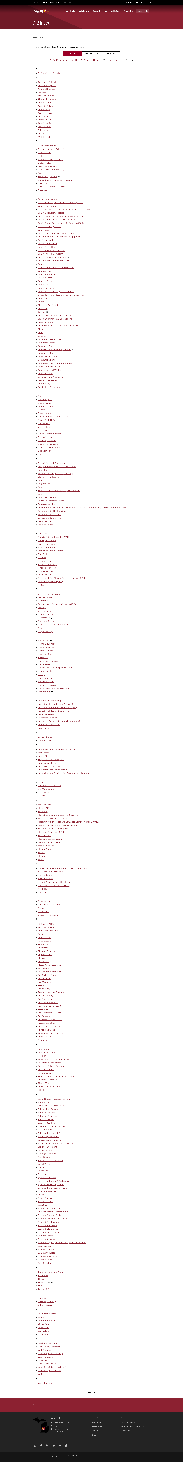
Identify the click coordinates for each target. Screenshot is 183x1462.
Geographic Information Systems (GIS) (57, 604)
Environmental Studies (49, 518)
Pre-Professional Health (49, 1013)
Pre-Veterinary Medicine (50, 1019)
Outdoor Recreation (48, 915)
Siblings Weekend (47, 1153)
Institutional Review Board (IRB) (54, 711)
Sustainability (44, 1263)
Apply (143, 2)
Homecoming (45, 678)
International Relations (49, 724)
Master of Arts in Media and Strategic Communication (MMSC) (69, 822)
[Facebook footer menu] (41, 1446)
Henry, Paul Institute (48, 661)
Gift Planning (44, 611)
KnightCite (43, 756)
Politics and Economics (49, 971)
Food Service (44, 574)
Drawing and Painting (49, 447)
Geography (43, 601)
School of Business (47, 1112)
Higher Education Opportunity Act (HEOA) (59, 668)
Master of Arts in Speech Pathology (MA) (58, 825)
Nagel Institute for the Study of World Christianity (62, 868)
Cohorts (42, 336)
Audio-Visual (44, 137)
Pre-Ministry (44, 989)
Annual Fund (44, 102)
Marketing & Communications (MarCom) (58, 815)
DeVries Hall (44, 423)
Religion (42, 1056)
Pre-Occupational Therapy (51, 992)
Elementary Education (49, 477)
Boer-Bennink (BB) (47, 166)
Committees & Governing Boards (54, 349)
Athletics (115, 11)
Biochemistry (44, 152)
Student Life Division (48, 1229)
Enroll (41, 494)
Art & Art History (46, 113)
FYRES (41, 585)
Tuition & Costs (45, 1289)
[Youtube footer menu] (60, 1446)
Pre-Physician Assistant (49, 1006)
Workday (42, 1360)
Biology (41, 156)
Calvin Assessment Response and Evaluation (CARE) (64, 209)
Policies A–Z (44, 968)
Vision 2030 (43, 1327)
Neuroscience (45, 875)
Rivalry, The (43, 1083)
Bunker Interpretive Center (51, 187)
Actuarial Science (46, 89)
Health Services (45, 650)
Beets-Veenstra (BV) (48, 146)
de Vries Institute (46, 406)
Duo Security (44, 451)
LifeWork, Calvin (46, 789)
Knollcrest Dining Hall (49, 766)
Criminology (44, 384)
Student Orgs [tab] (110, 54)
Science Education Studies (51, 1126)
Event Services (45, 521)
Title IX (41, 1285)
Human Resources (47, 685)
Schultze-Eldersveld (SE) (50, 1133)
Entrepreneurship (46, 504)
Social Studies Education (50, 1160)
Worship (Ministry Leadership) (53, 1367)
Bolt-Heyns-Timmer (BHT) (51, 169)
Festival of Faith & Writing (50, 551)
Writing (41, 1374)
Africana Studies (46, 96)
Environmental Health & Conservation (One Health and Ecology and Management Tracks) (83, 507)
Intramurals (43, 728)
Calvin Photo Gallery (48, 243)
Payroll (41, 934)
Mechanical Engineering (50, 842)
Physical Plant (45, 954)
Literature (42, 796)
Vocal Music (44, 1334)
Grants (41, 628)
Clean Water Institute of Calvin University (58, 325)
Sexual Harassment (47, 1147)
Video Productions (47, 1320)
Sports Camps (45, 1198)
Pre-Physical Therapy (48, 1002)
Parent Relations (46, 924)
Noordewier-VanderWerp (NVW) (54, 885)
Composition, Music (47, 356)
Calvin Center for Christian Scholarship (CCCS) (60, 216)
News (45, 2)
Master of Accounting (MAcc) (52, 818)
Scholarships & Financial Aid (52, 1106)
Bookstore (43, 173)
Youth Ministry (45, 1383)
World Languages (47, 1364)
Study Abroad (45, 1246)
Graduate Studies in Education (53, 624)
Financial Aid (44, 561)
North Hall (43, 889)
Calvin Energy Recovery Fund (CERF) (56, 233)
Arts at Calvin (44, 120)
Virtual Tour (44, 1324)
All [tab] (71, 54)
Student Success (46, 1239)
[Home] (42, 8)
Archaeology (44, 109)
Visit (137, 2)
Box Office (43, 176)
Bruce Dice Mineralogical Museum (55, 180)
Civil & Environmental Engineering (55, 319)
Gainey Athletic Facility (49, 594)
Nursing (42, 892)
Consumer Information (128, 1422)
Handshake (43, 640)
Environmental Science (49, 514)
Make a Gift (43, 808)
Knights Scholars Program (51, 759)
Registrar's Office (46, 1052)
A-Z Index (95, 1431)
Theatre (42, 1279)
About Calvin (67, 2)
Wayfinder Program (47, 1343)
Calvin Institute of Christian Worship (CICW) (59, 237)
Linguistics (43, 792)
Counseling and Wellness (50, 370)
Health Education (46, 644)
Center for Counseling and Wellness (56, 291)
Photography (44, 948)
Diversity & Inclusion (48, 444)
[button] (142, 11)
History (41, 674)
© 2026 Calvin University (40, 1456)
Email (41, 480)
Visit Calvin (43, 1331)
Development (45, 413)
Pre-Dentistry (44, 978)
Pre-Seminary (44, 1016)
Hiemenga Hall (45, 671)
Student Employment (49, 1222)
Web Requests (45, 1350)
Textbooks (43, 1275)
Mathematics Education (50, 839)
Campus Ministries (47, 274)
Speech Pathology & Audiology (53, 1181)
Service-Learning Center (50, 1140)
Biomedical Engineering (50, 159)
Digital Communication (49, 434)
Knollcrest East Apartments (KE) (54, 770)
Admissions (84, 11)
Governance (44, 618)
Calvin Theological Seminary (52, 257)
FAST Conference (46, 547)
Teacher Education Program (52, 1272)
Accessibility (61, 1456)
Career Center (45, 284)
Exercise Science (46, 525)
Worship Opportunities (49, 1370)
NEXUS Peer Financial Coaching (54, 882)
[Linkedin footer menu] (47, 1446)
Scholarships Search (48, 1109)
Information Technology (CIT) (52, 700)
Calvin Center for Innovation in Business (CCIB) (61, 223)
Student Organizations (49, 1232)
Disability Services (47, 440)
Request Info (128, 2)
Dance (41, 396)
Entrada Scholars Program (51, 501)
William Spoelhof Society (50, 1353)
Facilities (42, 533)
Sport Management (47, 1191)
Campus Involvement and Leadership (56, 267)
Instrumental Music (47, 714)
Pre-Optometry (45, 995)
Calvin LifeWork (45, 240)
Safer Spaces (44, 1102)
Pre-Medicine (44, 982)
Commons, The (45, 346)
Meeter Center (45, 849)
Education (43, 470)
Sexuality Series (45, 1150)
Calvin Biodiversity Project (51, 213)
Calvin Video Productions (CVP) (53, 260)
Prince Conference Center (51, 1026)
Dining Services (45, 437)
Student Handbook (47, 1225)
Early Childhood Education (51, 463)
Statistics (42, 1205)
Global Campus (45, 614)
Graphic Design (45, 631)
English (41, 487)
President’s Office (46, 1023)
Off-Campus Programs (49, 904)
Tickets (53, 176)
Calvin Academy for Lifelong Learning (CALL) (60, 202)
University (43, 1298)
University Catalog (47, 1301)
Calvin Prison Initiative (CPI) (51, 250)
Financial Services (47, 568)
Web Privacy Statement (49, 1346)
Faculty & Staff (96, 1422)
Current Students (97, 1418)
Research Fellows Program (51, 1066)
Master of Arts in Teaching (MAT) (54, 828)
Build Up (42, 183)
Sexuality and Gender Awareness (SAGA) (58, 1143)
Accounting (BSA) (47, 85)
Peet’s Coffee (44, 937)
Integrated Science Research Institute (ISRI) (59, 721)
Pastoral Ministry (46, 927)
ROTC (41, 1090)
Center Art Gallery (47, 288)
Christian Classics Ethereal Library (54, 315)
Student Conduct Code (49, 1215)
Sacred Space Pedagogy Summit (54, 1099)
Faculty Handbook (47, 540)
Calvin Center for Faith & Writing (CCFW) (58, 219)
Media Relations (46, 846)
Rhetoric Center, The (48, 1080)
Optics (41, 908)
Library (41, 782)
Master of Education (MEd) (51, 832)
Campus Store (45, 281)
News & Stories (45, 878)
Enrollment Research (48, 497)
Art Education (45, 116)
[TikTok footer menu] (66, 1446)
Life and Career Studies (49, 785)
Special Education (47, 1177)
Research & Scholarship (49, 1062)
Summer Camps (46, 1249)
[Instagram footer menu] (34, 1446)
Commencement (46, 343)
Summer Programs (47, 1256)
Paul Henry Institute (48, 930)
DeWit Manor (44, 427)
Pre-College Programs (49, 975)
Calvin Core (43, 230)
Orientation (43, 911)
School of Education (48, 1116)
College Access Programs (50, 339)
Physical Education (47, 951)
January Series (45, 737)
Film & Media (44, 554)
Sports (41, 1194)
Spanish (42, 1174)
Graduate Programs (47, 621)
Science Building (46, 1123)
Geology (42, 607)
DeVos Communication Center (53, 416)
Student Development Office (52, 1218)
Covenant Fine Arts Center (51, 377)
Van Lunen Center (47, 1314)
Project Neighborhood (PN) (51, 1033)
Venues (41, 1317)
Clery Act (42, 329)
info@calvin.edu (59, 1426)
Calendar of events (47, 199)
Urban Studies (45, 1305)
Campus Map (44, 271)
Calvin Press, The (46, 247)
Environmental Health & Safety (53, 511)
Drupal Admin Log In (75, 1456)
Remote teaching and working (53, 1059)
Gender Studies (45, 597)
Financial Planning (47, 564)
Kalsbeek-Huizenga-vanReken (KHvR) (57, 749)
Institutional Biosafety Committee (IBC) (57, 707)
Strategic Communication (51, 1208)
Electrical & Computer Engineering (55, 473)
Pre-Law (42, 985)
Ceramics (42, 298)
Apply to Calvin (45, 106)
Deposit (42, 410)
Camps (41, 264)
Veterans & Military (98, 1426)
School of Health (46, 1119)
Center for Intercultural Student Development (61, 295)
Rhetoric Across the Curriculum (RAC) (56, 1076)
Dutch (41, 454)
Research (96, 11)
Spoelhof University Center (51, 1184)
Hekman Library (46, 654)
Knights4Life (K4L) (47, 763)
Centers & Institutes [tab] (91, 54)
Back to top (91, 1392)
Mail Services (44, 805)
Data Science (44, 403)
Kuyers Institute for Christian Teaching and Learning (64, 773)
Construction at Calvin (49, 366)
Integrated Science (47, 718)
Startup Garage (45, 1201)
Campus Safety (45, 278)
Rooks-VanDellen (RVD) (49, 1086)
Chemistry (43, 308)
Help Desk (43, 657)
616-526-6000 (58, 1422)
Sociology (43, 1167)
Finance (42, 557)
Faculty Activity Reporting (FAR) (53, 537)
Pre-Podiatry (44, 1009)
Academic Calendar (48, 82)
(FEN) (50, 581)
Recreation (43, 1049)
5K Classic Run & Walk (49, 73)
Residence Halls (46, 1069)
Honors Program (46, 681)
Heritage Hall (44, 664)
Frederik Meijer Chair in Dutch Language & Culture (63, 578)
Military (41, 852)
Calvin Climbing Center (49, 226)
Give (149, 2)
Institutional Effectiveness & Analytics (56, 704)
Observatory (44, 901)
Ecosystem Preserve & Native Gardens (57, 466)
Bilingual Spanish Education (52, 149)
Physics (41, 958)
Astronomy (43, 130)
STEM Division (45, 1130)
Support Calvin (45, 1259)
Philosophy (43, 944)
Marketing (43, 811)
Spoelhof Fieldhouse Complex (53, 1188)
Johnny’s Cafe (45, 740)
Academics (71, 11)
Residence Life (45, 1073)
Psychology (43, 1040)
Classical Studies (46, 322)
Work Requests (45, 1357)
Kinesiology (43, 752)
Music (41, 859)
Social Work (44, 1164)
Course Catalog (45, 373)
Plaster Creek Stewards (49, 965)
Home (35, 37)
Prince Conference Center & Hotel (132, 1426)
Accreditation (125, 1418)
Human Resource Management (53, 688)
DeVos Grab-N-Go (46, 420)
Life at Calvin (127, 11)
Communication (46, 353)
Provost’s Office (45, 1036)
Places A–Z (43, 961)
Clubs (40, 332)
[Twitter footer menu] (53, 1446)
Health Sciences (46, 647)
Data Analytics (45, 399)
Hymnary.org (44, 691)
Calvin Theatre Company (50, 254)
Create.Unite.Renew (48, 380)
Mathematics (44, 835)
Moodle (41, 856)
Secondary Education (48, 1136)
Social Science (45, 1157)
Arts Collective (45, 123)
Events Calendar (55, 2)
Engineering (44, 483)
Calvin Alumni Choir (48, 206)
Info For (36, 2)
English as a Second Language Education (59, 490)
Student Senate (45, 1236)
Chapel (41, 302)
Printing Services (46, 1030)
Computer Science (47, 360)
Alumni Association (47, 99)
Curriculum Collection (49, 387)
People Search (45, 941)
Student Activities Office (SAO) (53, 1212)
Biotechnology (45, 163)
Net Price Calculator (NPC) (51, 872)
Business (42, 190)
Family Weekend (46, 544)
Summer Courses (46, 1253)
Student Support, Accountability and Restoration (62, 1242)
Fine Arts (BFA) (45, 571)
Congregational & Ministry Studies (55, 363)
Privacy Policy (52, 1456)
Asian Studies (44, 126)
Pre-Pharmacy (45, 999)
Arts (106, 11)
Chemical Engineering (49, 305)
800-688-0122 (69, 1422)
